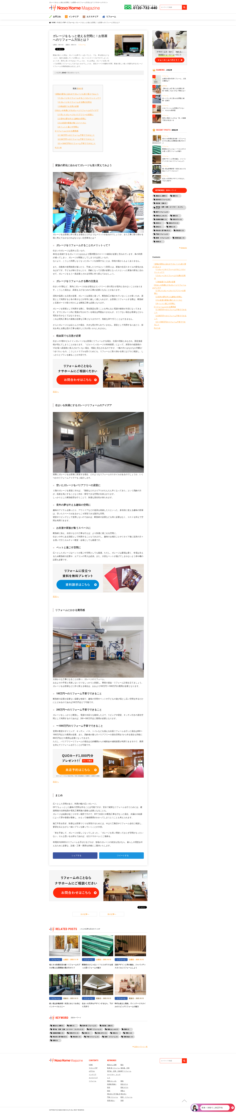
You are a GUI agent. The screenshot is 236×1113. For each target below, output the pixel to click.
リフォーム (111, 16)
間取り (123, 1091)
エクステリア (92, 16)
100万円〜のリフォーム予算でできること (76, 135)
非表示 (79, 88)
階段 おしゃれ (111, 1081)
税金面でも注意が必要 (68, 106)
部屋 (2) (55, 1040)
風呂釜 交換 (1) (107, 1025)
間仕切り (123, 1094)
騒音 (122, 1065)
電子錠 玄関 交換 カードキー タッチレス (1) (68, 1029)
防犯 (108, 1091)
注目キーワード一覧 (141, 1047)
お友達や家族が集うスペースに (72, 123)
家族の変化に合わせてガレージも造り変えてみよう (77, 94)
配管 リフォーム (126, 1097)
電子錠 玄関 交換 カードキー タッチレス (114, 1074)
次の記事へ (85, 914)
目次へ (56, 392)
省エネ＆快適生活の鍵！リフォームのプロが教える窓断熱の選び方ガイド (174, 141)
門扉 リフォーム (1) (93, 1037)
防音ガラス (124, 1084)
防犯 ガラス (124, 1087)
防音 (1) (87, 1033)
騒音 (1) (72, 1025)
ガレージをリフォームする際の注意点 (75, 102)
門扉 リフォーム (112, 1097)
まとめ (58, 147)
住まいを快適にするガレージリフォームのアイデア (77, 110)
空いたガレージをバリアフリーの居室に (76, 115)
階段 (122, 1081)
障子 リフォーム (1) (95, 1029)
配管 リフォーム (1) (111, 1037)
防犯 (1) (115, 1033)
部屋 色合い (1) (128, 1037)
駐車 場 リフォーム (113, 1068)
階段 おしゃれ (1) (113, 1029)
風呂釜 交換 (125, 1068)
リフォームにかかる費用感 (66, 131)
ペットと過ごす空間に (68, 127)
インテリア (74, 16)
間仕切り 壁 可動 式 (113, 1094)
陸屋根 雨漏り (111, 1084)
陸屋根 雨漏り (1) (58, 1033)
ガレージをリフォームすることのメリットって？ (79, 98)
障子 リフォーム (126, 1071)
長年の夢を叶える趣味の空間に (72, 119)
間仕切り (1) (77, 1037)
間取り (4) (129, 1033)
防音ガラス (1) (74, 1033)
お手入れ (57, 16)
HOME (54, 22)
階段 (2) (126, 1029)
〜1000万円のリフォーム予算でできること (77, 143)
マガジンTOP (61, 22)
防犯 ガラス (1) (102, 1033)
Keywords (184, 248)
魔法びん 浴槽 (111, 1065)
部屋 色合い (111, 1100)
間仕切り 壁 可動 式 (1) (60, 1037)
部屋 (122, 1100)
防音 (108, 1087)
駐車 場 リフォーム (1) (89, 1025)
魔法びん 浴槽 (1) (58, 1025)
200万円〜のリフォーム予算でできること (76, 139)
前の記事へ (112, 914)
